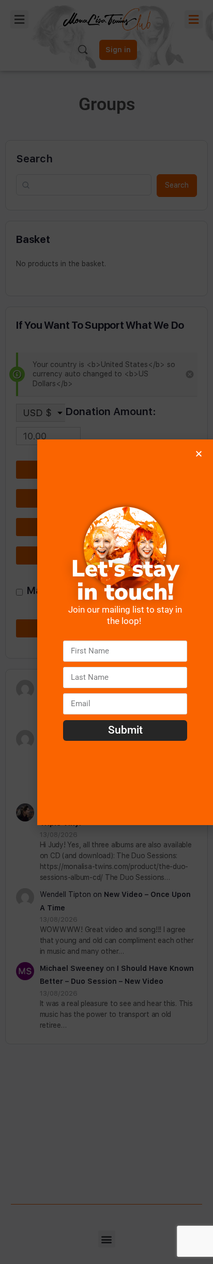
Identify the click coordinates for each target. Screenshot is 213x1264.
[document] (106, 632)
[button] (199, 454)
